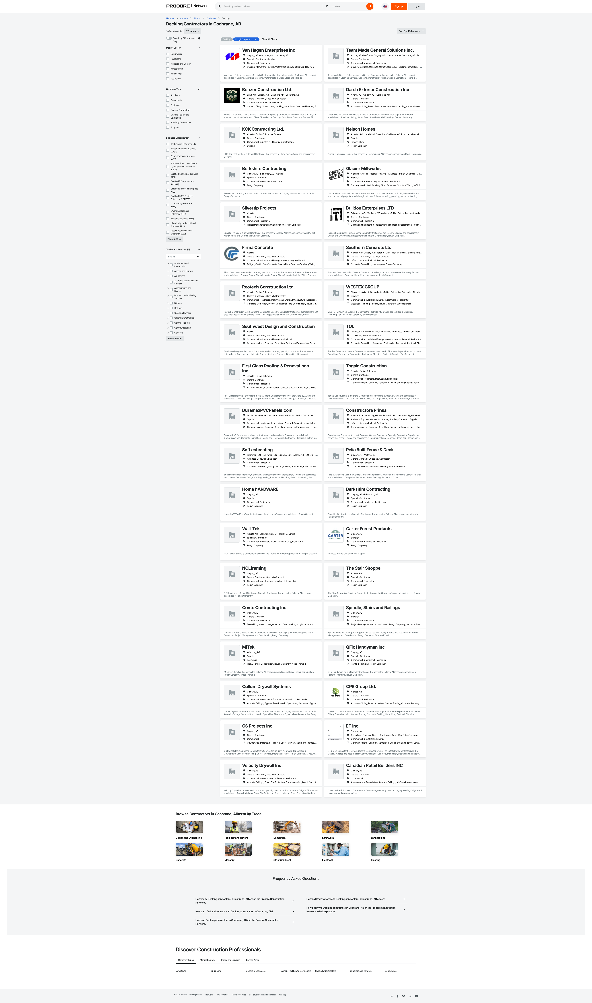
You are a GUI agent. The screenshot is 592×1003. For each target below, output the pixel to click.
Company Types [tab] (186, 960)
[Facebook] (398, 996)
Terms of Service (239, 995)
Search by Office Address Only (184, 40)
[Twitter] (403, 996)
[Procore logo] (178, 6)
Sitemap (282, 995)
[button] (167, 54)
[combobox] (347, 6)
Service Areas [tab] (252, 960)
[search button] (369, 6)
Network (200, 6)
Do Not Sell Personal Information (262, 995)
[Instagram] (410, 996)
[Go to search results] (198, 256)
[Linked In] (392, 996)
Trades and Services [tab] (230, 960)
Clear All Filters (269, 39)
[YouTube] (416, 996)
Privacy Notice (222, 995)
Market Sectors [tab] (207, 960)
